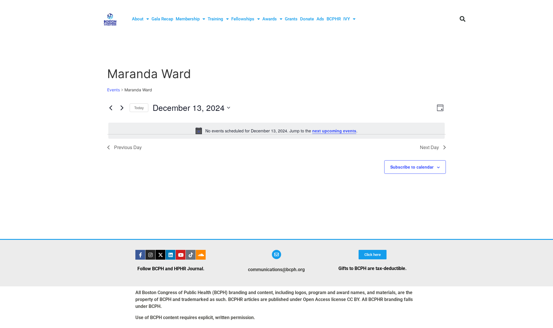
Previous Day (128, 147)
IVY (346, 19)
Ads (320, 19)
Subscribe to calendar (411, 167)
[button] (462, 19)
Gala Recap (162, 19)
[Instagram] (150, 255)
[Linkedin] (170, 255)
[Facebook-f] (140, 255)
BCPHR (334, 19)
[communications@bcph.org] (276, 254)
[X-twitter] (160, 255)
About (137, 19)
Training (215, 19)
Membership (188, 19)
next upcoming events (334, 131)
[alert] (276, 131)
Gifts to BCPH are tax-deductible (371, 268)
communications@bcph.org (276, 269)
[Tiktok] (191, 255)
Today (139, 107)
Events (113, 89)
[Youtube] (180, 255)
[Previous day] (110, 107)
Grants (291, 19)
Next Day (429, 147)
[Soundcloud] (201, 255)
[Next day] (121, 107)
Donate (307, 19)
